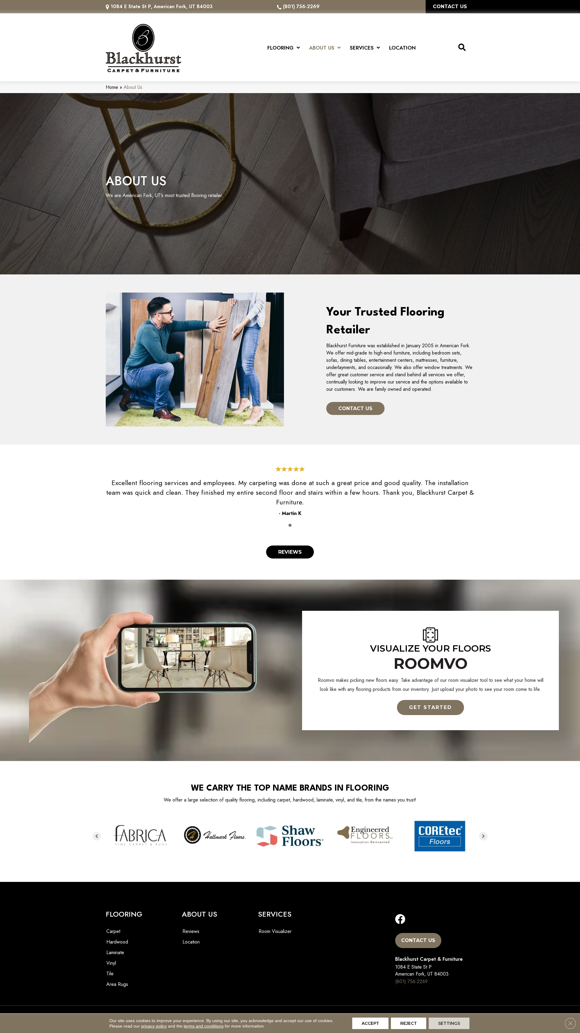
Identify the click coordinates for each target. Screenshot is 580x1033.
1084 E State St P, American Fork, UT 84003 (162, 6)
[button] (430, 707)
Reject (408, 1023)
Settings (449, 1023)
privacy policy (154, 1026)
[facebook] (400, 919)
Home (112, 87)
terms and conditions (204, 1026)
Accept (370, 1023)
